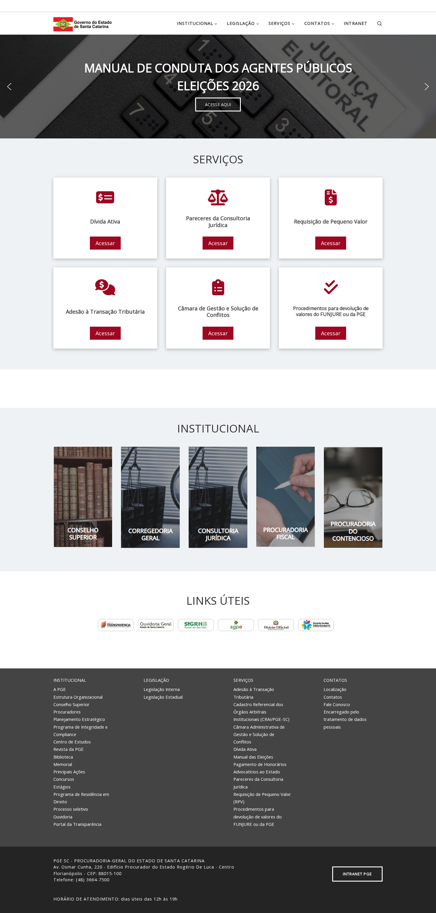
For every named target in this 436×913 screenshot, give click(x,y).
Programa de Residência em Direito (81, 798)
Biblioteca (63, 757)
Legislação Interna (162, 689)
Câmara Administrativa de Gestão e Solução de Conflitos (259, 734)
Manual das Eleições (253, 757)
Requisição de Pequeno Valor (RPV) (262, 798)
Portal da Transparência (77, 824)
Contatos (335, 680)
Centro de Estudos (72, 742)
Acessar (105, 243)
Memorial (62, 764)
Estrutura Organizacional (78, 697)
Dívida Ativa (245, 749)
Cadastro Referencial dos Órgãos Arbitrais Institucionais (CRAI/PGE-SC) (261, 711)
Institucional (69, 680)
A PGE (59, 689)
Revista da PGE (68, 749)
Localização (335, 689)
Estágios (62, 787)
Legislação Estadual (163, 697)
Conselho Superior (71, 704)
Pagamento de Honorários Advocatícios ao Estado (260, 768)
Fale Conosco (337, 704)
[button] (9, 86)
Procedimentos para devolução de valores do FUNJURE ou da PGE (257, 816)
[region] (218, 86)
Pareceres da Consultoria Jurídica (258, 782)
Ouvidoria (62, 817)
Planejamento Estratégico (79, 719)
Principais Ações (69, 772)
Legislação (156, 680)
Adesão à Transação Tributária (253, 693)
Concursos (63, 779)
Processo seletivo (70, 809)
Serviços (243, 680)
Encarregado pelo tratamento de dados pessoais (345, 719)
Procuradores (67, 712)
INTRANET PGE (357, 874)
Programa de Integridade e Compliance (80, 730)
